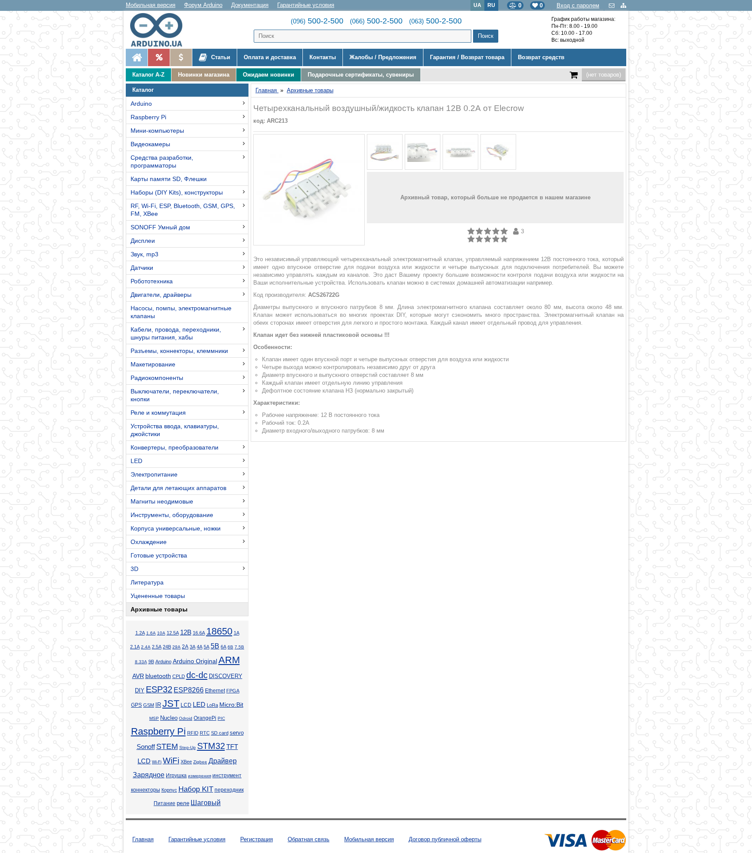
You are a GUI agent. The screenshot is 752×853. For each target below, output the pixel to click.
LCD (186, 705)
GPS (136, 705)
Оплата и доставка (270, 57)
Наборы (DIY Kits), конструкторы (177, 192)
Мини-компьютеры (157, 130)
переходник (229, 790)
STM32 (211, 746)
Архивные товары (159, 609)
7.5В (239, 647)
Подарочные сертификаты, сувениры (361, 74)
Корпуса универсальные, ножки (176, 528)
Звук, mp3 (144, 254)
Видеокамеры (150, 144)
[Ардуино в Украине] (137, 57)
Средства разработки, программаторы (162, 161)
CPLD (178, 676)
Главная (143, 839)
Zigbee (200, 761)
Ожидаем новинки (268, 74)
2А (185, 647)
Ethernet (215, 690)
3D (134, 568)
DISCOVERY (225, 676)
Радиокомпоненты (157, 377)
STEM (167, 746)
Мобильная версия (150, 5)
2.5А (156, 646)
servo (237, 733)
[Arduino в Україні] (163, 30)
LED (136, 460)
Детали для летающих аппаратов (178, 487)
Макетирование (153, 364)
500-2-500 (317, 21)
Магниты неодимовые (162, 501)
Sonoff (146, 746)
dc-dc (197, 675)
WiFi (171, 760)
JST (170, 703)
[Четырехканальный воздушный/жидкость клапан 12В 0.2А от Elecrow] (309, 190)
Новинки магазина (203, 74)
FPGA (232, 690)
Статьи (219, 57)
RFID (192, 732)
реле (183, 803)
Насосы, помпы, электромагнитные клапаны (181, 312)
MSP (154, 718)
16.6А (199, 632)
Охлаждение (149, 541)
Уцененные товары (158, 595)
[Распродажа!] (159, 57)
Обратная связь (308, 839)
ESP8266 (189, 690)
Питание (164, 803)
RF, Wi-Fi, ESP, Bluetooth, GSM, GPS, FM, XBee (183, 209)
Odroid (185, 718)
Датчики (142, 267)
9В (151, 661)
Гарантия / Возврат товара (467, 57)
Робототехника (152, 281)
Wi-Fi (156, 761)
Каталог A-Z (148, 74)
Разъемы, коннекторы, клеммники (179, 350)
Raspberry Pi (148, 117)
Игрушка (176, 775)
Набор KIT (195, 789)
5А (206, 646)
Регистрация (256, 839)
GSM (148, 705)
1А (236, 632)
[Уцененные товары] (181, 57)
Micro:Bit (231, 705)
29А (176, 647)
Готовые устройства (159, 555)
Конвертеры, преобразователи (174, 447)
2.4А (146, 647)
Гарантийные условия (305, 5)
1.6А (151, 633)
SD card (219, 732)
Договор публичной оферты (445, 839)
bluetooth (158, 675)
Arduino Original (195, 661)
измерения (199, 775)
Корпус (169, 790)
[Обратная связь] (612, 5)
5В (215, 646)
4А (199, 646)
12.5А (173, 632)
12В (185, 632)
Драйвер (222, 761)
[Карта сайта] (623, 5)
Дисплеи (143, 240)
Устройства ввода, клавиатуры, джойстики (175, 430)
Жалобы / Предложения (382, 57)
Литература (147, 582)
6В (230, 647)
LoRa (212, 705)
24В (167, 646)
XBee (186, 761)
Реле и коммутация (158, 412)
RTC (205, 732)
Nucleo (169, 718)
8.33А (141, 661)
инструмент (227, 775)
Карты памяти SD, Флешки (169, 178)
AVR (138, 676)
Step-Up (187, 747)
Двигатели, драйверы (161, 294)
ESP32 (159, 689)
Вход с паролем (578, 5)
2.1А (135, 646)
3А (192, 646)
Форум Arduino (203, 5)
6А (223, 646)
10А (161, 633)
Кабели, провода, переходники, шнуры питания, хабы (176, 333)
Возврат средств (541, 57)
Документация (250, 5)
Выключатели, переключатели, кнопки (175, 395)
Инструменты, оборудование (172, 514)
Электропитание (154, 474)
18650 (219, 631)
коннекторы (145, 790)
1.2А (140, 632)
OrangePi (205, 718)
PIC (221, 718)
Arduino (141, 103)
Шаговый (206, 802)
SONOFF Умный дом (160, 227)
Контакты (322, 57)
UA (477, 5)
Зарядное (148, 775)
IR (158, 705)
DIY (139, 691)
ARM (229, 660)
